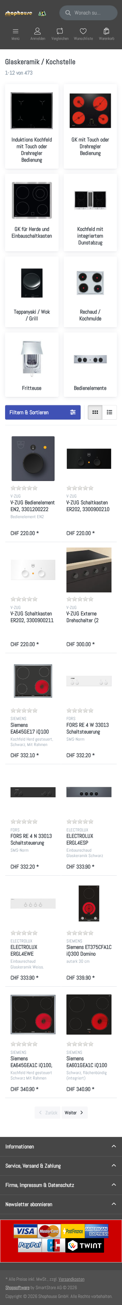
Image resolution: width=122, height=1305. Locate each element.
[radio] (95, 412)
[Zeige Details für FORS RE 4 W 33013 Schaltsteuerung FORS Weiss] (88, 681)
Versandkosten (71, 1279)
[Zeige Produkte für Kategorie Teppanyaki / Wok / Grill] (32, 283)
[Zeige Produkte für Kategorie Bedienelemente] (90, 359)
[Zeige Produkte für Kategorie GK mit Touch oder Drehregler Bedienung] (90, 110)
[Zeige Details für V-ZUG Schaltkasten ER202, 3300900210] (88, 458)
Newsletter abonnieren (28, 1204)
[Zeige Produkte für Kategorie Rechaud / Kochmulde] (90, 283)
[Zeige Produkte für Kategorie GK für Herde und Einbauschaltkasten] (32, 200)
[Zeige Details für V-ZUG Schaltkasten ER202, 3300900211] (33, 570)
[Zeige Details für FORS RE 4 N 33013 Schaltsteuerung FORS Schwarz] (33, 792)
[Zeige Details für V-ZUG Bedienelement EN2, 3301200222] (33, 458)
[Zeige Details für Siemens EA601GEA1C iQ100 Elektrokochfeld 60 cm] (88, 1014)
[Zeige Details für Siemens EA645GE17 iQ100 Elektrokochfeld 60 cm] (33, 681)
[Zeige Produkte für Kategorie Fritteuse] (32, 359)
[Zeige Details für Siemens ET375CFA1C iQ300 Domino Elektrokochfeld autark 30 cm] (88, 903)
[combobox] (88, 12)
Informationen (19, 1146)
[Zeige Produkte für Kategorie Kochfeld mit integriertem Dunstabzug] (90, 200)
